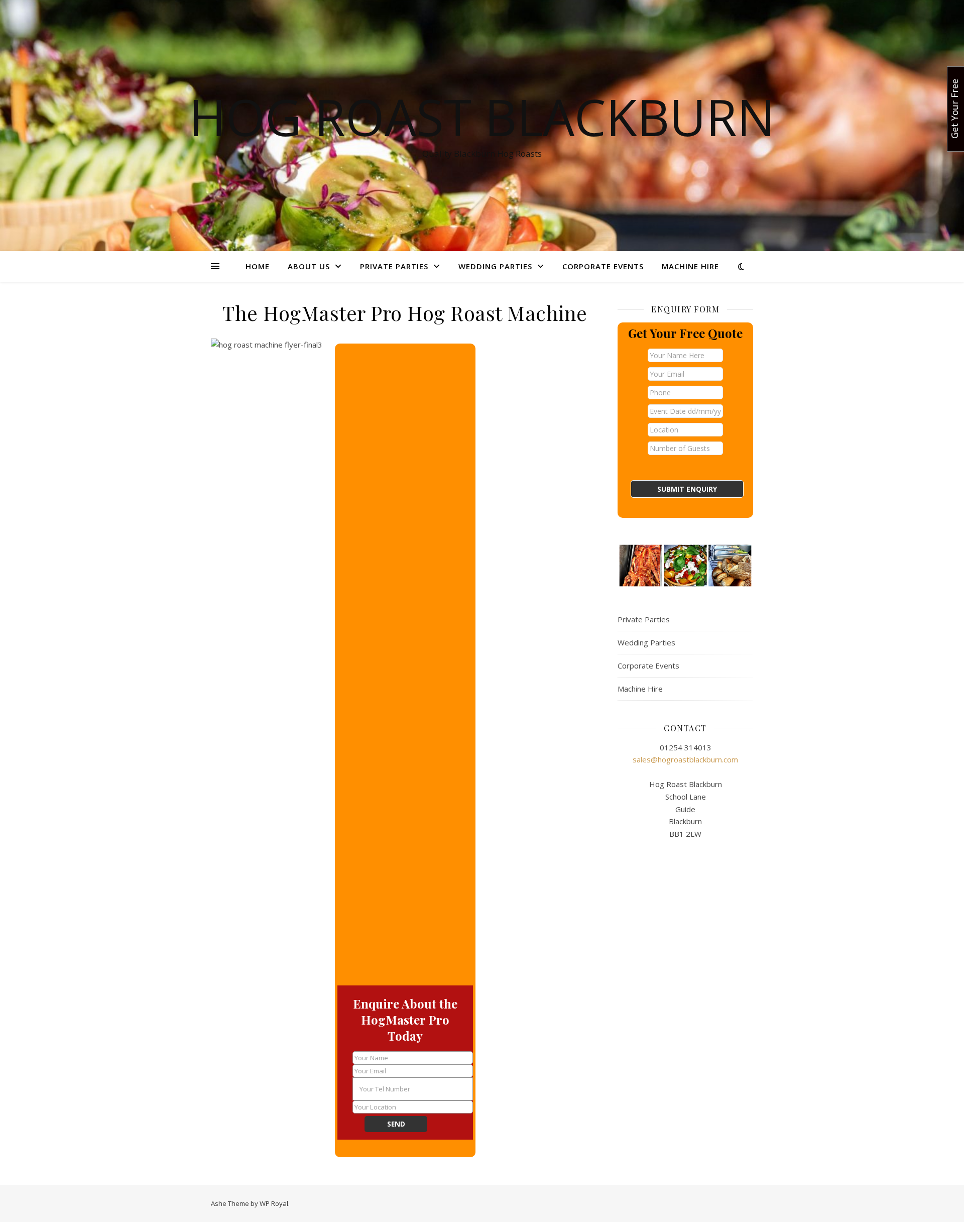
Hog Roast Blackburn (482, 116)
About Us (309, 266)
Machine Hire (690, 266)
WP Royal (274, 1203)
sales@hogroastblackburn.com (685, 759)
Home (258, 266)
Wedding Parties (495, 266)
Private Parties (394, 266)
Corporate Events (603, 266)
